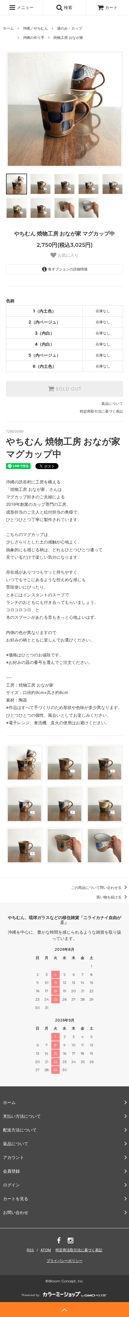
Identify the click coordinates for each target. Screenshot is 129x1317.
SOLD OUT (67, 389)
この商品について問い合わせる (96, 887)
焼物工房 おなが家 (68, 37)
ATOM (45, 1250)
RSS (30, 1250)
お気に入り (67, 255)
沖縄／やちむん (35, 28)
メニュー (25, 7)
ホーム (8, 28)
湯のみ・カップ (69, 28)
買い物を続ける (109, 897)
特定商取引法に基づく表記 (101, 411)
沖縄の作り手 (33, 37)
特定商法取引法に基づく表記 (79, 1250)
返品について (112, 403)
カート (111, 7)
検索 (67, 7)
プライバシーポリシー (64, 1260)
